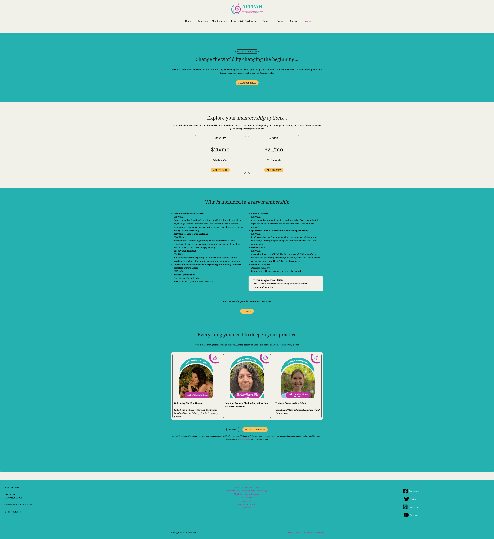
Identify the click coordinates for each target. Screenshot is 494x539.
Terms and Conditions (313, 532)
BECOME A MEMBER (255, 429)
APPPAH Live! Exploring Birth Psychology (247, 490)
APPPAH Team (244, 439)
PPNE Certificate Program (247, 494)
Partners (246, 507)
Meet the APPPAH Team (247, 487)
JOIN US (247, 311)
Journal (247, 501)
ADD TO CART (220, 170)
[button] (192, 21)
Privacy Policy (294, 532)
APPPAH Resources (247, 504)
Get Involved (247, 497)
